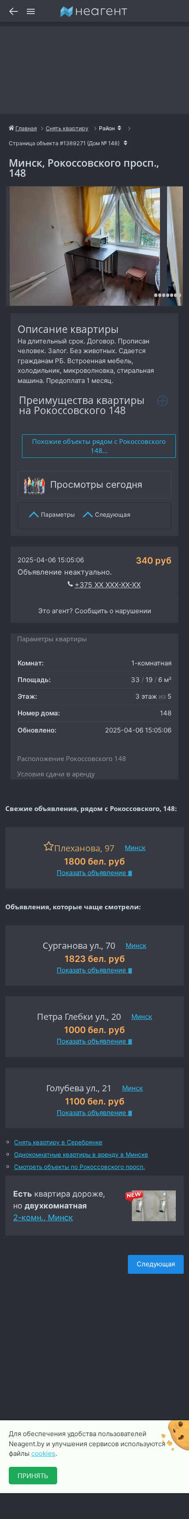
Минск (135, 847)
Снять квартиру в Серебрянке (58, 1142)
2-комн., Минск (43, 1217)
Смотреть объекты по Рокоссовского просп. (79, 1167)
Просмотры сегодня (96, 484)
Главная (26, 128)
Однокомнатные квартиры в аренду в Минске (81, 1154)
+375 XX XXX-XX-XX (108, 584)
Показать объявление (92, 873)
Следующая (156, 1264)
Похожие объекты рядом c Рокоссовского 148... (99, 446)
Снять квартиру (67, 128)
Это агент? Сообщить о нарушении (94, 611)
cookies (43, 1453)
